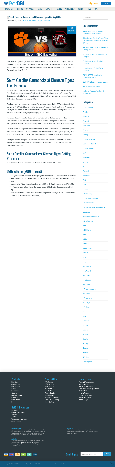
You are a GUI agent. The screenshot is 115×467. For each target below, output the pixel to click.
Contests (14, 397)
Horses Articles (88, 203)
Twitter (14, 415)
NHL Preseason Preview (91, 86)
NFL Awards (87, 271)
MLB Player (87, 230)
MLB (84, 225)
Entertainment (16, 395)
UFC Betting (49, 391)
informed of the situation (27, 442)
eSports (14, 393)
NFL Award (87, 266)
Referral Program (85, 397)
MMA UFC (86, 244)
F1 (84, 166)
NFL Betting (49, 382)
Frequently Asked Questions (89, 389)
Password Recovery (86, 386)
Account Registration (86, 382)
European (86, 157)
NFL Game (86, 285)
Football (86, 171)
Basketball (32, 21)
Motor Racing (87, 248)
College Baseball (89, 139)
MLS (84, 234)
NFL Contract (87, 280)
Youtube (14, 417)
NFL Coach (86, 275)
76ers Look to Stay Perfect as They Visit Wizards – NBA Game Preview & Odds (95, 40)
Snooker (86, 321)
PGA (84, 316)
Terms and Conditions (19, 419)
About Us (14, 410)
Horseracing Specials (90, 198)
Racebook (15, 391)
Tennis (85, 348)
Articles (25, 21)
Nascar (85, 253)
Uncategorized (88, 362)
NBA (84, 257)
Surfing (85, 343)
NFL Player (86, 303)
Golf (84, 180)
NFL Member (87, 298)
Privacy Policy (16, 421)
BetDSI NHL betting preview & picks (95, 82)
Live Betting (15, 386)
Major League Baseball (91, 216)
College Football (88, 148)
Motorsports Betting (52, 397)
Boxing (85, 130)
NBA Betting (49, 384)
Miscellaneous (88, 221)
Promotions (15, 400)
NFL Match (86, 294)
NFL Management (89, 289)
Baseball (86, 117)
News (13, 402)
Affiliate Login (83, 400)
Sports (85, 339)
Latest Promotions (85, 395)
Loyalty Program (85, 393)
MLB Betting (49, 386)
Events (85, 162)
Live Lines (86, 212)
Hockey (85, 189)
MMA (85, 239)
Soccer (85, 325)
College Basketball (43, 21)
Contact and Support (18, 412)
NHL (84, 312)
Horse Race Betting (52, 400)
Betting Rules (83, 391)
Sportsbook (15, 384)
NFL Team (86, 307)
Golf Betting (49, 395)
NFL (84, 262)
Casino (13, 389)
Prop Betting (49, 402)
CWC (84, 153)
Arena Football (88, 107)
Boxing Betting (50, 393)
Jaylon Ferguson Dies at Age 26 (94, 207)
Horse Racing (87, 194)
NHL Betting (49, 389)
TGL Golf (86, 357)
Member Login (84, 384)
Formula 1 (86, 176)
